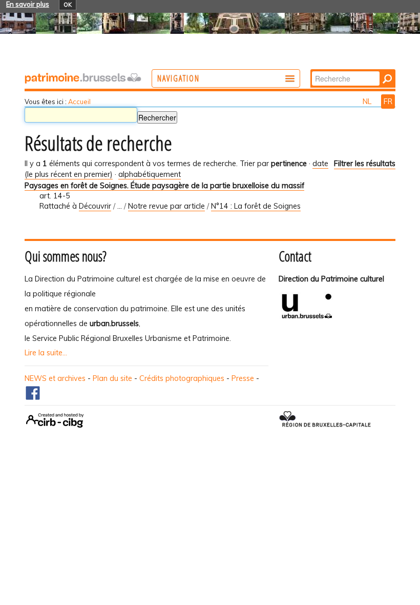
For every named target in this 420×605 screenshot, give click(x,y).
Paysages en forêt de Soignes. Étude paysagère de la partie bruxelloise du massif (164, 185)
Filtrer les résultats (364, 163)
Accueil (79, 101)
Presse (243, 378)
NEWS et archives (55, 378)
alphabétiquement (149, 174)
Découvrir (95, 206)
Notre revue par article (166, 206)
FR (388, 101)
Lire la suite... (46, 352)
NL (368, 101)
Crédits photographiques (181, 378)
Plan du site (112, 378)
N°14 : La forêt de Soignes (256, 206)
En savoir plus (27, 4)
